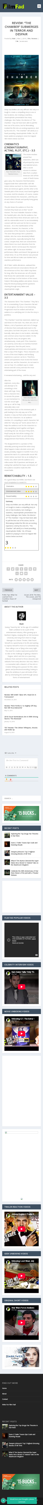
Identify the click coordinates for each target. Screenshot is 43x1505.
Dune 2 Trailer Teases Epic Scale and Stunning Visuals (24, 844)
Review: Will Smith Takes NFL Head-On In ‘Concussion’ (20, 696)
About (4, 1394)
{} (30, 767)
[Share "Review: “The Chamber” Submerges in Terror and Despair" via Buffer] (35, 569)
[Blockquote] (22, 767)
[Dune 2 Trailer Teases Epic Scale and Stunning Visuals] (7, 844)
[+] (33, 767)
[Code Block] (25, 767)
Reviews (34, 38)
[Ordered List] (17, 767)
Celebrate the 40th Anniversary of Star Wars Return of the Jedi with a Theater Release (24, 873)
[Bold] (6, 767)
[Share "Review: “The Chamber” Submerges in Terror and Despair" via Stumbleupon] (17, 573)
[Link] (27, 767)
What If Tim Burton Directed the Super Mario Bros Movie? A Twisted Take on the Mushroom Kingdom (25, 863)
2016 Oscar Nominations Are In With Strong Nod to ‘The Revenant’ (21, 718)
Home (4, 1388)
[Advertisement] (21, 897)
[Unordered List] (20, 767)
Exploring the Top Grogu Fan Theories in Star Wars (24, 835)
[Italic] (9, 767)
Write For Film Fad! (9, 1405)
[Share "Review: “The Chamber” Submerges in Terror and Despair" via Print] (26, 573)
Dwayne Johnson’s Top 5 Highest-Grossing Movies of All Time (23, 853)
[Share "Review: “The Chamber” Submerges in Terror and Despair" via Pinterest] (26, 569)
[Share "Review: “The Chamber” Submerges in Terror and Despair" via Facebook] (8, 569)
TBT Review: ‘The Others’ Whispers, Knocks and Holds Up (21, 729)
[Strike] (14, 767)
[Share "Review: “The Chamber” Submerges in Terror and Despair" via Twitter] (12, 569)
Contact (5, 1399)
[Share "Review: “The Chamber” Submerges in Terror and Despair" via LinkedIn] (30, 569)
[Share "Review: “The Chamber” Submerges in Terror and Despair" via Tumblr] (21, 569)
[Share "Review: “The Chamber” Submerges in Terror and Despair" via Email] (21, 573)
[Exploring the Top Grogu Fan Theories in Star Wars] (7, 835)
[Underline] (12, 767)
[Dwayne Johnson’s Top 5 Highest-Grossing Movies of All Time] (7, 853)
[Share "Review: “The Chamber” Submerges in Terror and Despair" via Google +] (17, 569)
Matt (13, 38)
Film (29, 38)
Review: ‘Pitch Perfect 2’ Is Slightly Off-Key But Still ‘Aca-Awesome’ (20, 707)
